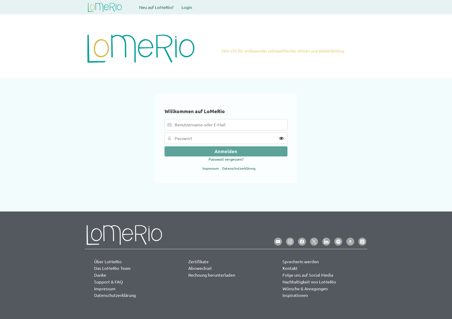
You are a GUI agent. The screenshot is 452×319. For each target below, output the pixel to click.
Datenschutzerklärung (238, 168)
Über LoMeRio (108, 261)
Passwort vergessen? (226, 159)
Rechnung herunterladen (211, 274)
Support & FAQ (108, 281)
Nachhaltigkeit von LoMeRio (309, 281)
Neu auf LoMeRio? (156, 7)
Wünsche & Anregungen (305, 288)
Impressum (210, 168)
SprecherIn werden (300, 261)
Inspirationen (295, 295)
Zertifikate (198, 261)
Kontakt (290, 268)
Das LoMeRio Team (112, 268)
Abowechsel (200, 268)
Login (187, 7)
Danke (100, 274)
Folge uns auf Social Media (307, 274)
